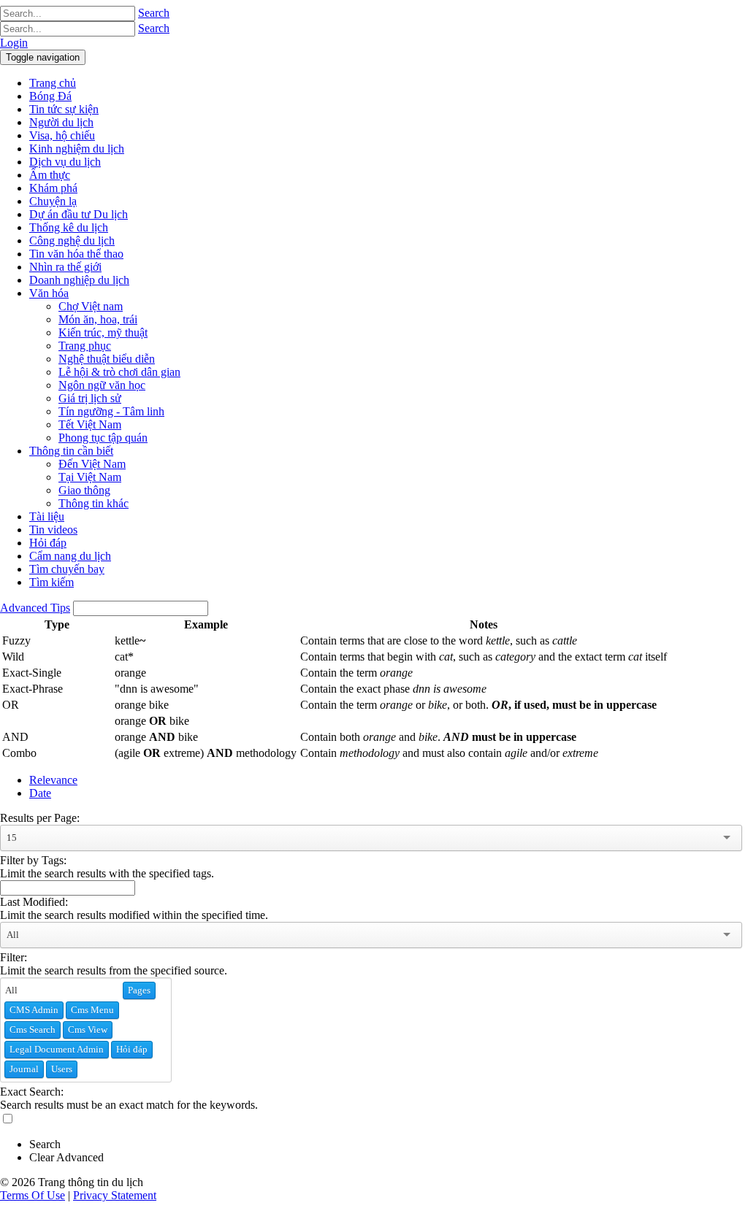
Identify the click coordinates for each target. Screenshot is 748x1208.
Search (153, 13)
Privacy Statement (114, 1195)
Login (14, 42)
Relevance (53, 780)
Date (40, 793)
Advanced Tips (35, 607)
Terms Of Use (32, 1195)
